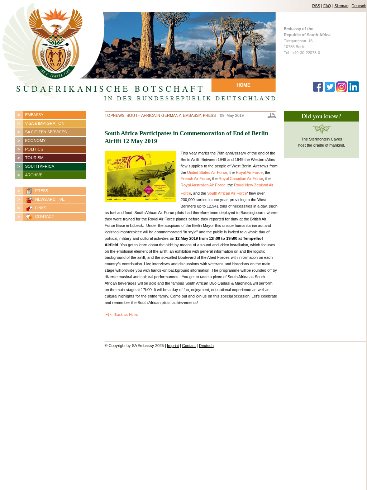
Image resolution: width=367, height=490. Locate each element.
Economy (35, 140)
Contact (189, 345)
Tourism (34, 158)
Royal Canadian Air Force (241, 178)
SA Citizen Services (46, 132)
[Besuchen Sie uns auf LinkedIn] (353, 91)
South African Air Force (227, 193)
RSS (316, 6)
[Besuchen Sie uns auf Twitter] (329, 91)
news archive (50, 199)
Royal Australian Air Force (203, 185)
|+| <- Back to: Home (122, 315)
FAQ (327, 6)
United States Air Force (207, 172)
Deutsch (359, 6)
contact (44, 216)
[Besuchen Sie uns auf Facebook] (318, 91)
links (40, 208)
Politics (34, 149)
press (41, 191)
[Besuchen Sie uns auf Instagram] (341, 91)
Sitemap (341, 6)
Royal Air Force (249, 172)
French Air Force (195, 178)
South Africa (39, 166)
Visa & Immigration (45, 123)
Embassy (34, 115)
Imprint (173, 345)
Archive (33, 175)
